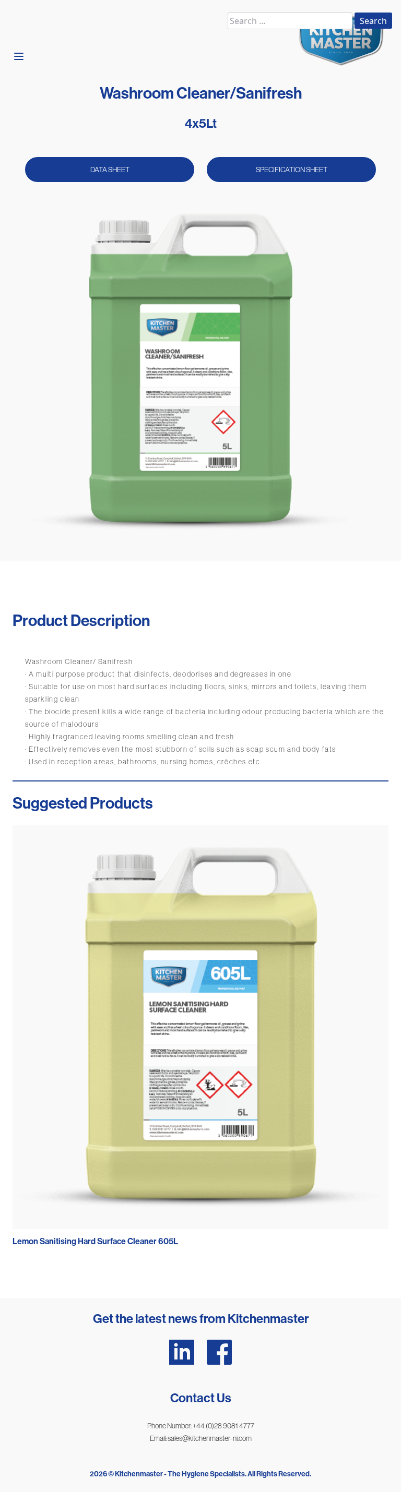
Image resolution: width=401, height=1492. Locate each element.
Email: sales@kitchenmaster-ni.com (201, 1438)
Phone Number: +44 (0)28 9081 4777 (200, 1426)
